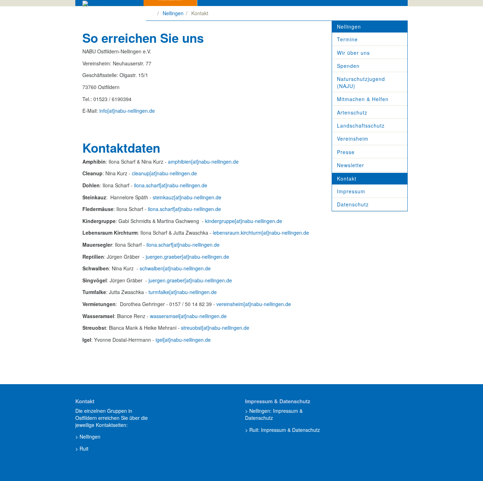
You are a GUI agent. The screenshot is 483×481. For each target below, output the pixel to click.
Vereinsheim (352, 138)
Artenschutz (352, 112)
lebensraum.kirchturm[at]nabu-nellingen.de (260, 232)
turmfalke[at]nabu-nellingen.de (183, 291)
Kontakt (346, 178)
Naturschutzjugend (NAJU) (361, 82)
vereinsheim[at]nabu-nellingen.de (253, 303)
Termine (347, 39)
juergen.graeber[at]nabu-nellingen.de (187, 256)
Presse (346, 152)
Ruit (84, 448)
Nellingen (173, 13)
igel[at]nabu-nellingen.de (183, 339)
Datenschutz (353, 204)
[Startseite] (153, 13)
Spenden (348, 65)
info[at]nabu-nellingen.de (127, 110)
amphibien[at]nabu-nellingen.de (203, 161)
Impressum (351, 191)
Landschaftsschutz (361, 125)
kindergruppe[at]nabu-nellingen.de (243, 220)
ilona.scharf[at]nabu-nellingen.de (170, 185)
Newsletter (350, 165)
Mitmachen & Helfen (363, 98)
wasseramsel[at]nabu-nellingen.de (188, 315)
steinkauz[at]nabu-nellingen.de (187, 197)
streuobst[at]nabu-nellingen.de (215, 327)
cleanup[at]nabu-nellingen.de (164, 173)
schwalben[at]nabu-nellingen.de (175, 268)
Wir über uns (353, 52)
